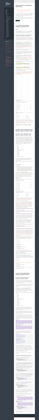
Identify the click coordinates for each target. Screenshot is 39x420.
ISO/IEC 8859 (7, 21)
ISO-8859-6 (7, 27)
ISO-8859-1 (7, 22)
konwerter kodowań (19, 202)
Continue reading (17, 20)
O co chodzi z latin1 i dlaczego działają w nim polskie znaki (22, 26)
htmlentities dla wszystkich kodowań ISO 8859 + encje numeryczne (24, 10)
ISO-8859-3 (7, 24)
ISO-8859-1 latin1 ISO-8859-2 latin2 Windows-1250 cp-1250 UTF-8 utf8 (25, 121)
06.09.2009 (17, 275)
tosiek (19, 275)
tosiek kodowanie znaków (8, 3)
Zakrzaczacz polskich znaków (8, 48)
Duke (6, 58)
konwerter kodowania (23, 124)
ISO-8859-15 (7, 35)
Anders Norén (30, 418)
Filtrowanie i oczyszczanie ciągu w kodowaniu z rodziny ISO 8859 (23, 9)
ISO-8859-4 (7, 25)
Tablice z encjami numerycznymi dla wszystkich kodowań (24, 11)
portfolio (6, 9)
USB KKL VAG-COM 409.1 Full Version (9, 44)
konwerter (20, 268)
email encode (7, 19)
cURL (6, 49)
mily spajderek (7, 20)
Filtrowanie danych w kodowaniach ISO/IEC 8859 (24, 6)
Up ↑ (32, 418)
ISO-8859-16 (7, 36)
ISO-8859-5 (7, 26)
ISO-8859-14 (7, 34)
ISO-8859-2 (7, 23)
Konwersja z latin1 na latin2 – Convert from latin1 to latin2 (26, 56)
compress (6, 11)
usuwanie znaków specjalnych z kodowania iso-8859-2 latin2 (23, 274)
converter (7, 10)
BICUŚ (6, 37)
